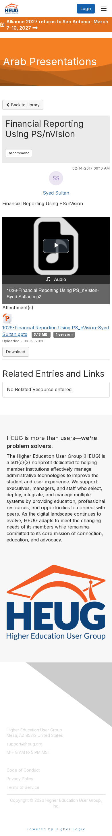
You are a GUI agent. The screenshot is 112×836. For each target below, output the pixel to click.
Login (86, 8)
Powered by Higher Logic (56, 829)
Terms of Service (23, 787)
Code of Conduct (23, 770)
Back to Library (25, 104)
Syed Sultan (56, 193)
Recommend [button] (19, 153)
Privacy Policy (20, 778)
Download (15, 351)
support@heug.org (25, 743)
